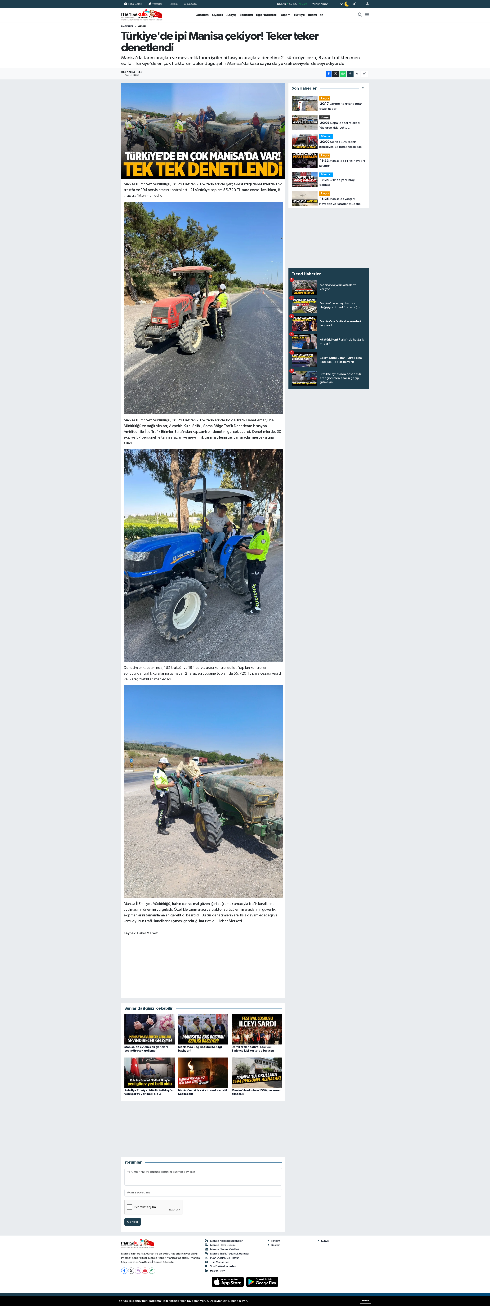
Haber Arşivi (217, 1270)
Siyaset (217, 14)
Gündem (202, 14)
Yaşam (285, 14)
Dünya (325, 117)
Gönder (132, 1221)
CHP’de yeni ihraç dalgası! (337, 182)
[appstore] (228, 1281)
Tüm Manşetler (219, 1262)
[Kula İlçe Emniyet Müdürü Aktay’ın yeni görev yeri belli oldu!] (149, 1072)
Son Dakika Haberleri (223, 1266)
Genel (142, 26)
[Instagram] (138, 1271)
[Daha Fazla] (350, 74)
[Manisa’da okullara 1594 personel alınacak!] (257, 1072)
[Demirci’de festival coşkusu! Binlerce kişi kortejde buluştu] (257, 1029)
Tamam (365, 1300)
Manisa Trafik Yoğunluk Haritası (229, 1253)
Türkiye (299, 14)
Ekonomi (246, 14)
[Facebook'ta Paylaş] (329, 74)
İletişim (275, 1240)
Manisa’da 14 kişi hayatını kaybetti (342, 163)
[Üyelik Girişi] (366, 4)
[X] (131, 1271)
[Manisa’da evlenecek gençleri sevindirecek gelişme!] (149, 1029)
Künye (325, 1240)
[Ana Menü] (367, 14)
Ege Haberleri (266, 14)
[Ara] (360, 14)
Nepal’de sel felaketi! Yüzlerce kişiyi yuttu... (339, 125)
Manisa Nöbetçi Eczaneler (226, 1240)
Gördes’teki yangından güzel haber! (341, 106)
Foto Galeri (135, 3)
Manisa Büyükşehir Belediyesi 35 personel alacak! (340, 144)
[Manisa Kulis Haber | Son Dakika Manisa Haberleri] (142, 15)
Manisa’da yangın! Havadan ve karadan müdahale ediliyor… (341, 201)
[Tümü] (364, 88)
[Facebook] (124, 1271)
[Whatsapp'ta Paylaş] (343, 74)
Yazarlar (157, 3)
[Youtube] (145, 1271)
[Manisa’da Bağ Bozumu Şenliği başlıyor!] (203, 1029)
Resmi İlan (315, 14)
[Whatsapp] (152, 1271)
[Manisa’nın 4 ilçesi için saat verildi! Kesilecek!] (203, 1072)
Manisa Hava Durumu (223, 1245)
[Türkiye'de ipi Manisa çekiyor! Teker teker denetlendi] (203, 131)
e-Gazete (190, 3)
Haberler (127, 26)
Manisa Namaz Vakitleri (224, 1249)
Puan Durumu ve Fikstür (224, 1257)
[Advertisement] (203, 966)
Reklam (173, 3)
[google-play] (262, 1281)
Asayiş (231, 14)
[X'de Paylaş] (335, 74)
